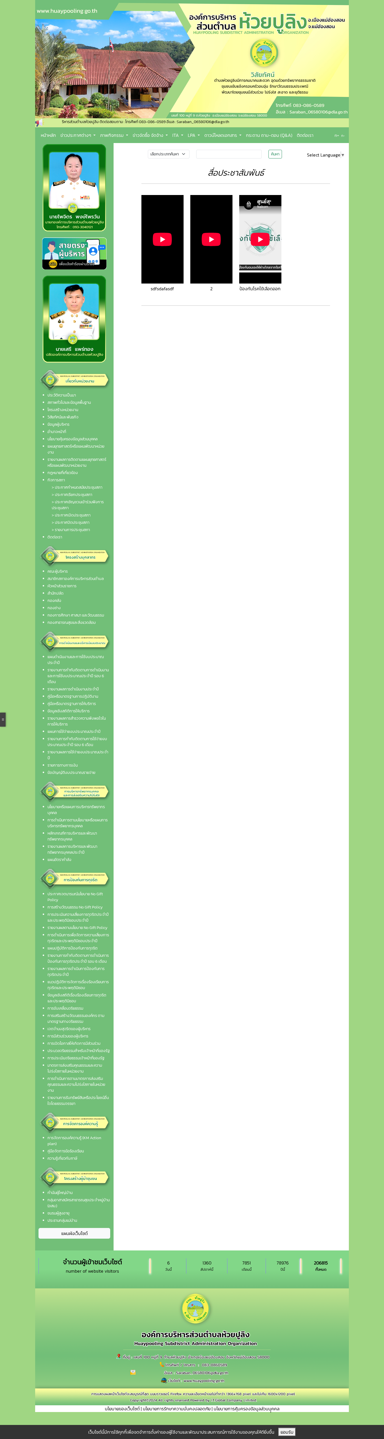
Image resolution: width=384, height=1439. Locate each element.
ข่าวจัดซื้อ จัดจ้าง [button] (148, 135)
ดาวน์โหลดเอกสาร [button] (221, 135)
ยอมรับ (287, 1432)
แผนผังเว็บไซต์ (74, 1233)
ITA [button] (176, 135)
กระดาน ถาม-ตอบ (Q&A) (269, 135)
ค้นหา (275, 154)
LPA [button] (192, 135)
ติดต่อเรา (305, 135)
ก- (343, 135)
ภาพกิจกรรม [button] (112, 135)
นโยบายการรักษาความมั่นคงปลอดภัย (177, 1408)
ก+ (337, 135)
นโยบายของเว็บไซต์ (122, 1408)
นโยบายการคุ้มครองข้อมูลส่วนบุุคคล (246, 1408)
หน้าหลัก (48, 135)
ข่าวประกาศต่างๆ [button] (76, 135)
